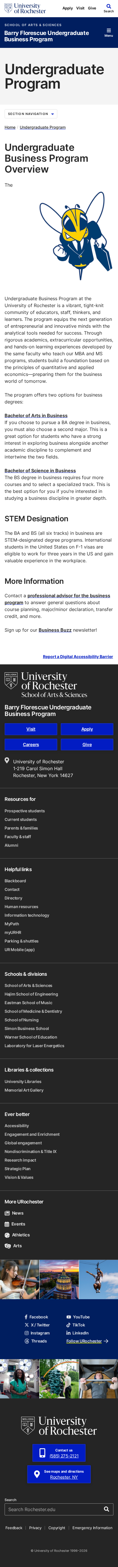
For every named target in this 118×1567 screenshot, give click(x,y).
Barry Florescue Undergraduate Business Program (46, 36)
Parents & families (21, 828)
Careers (31, 744)
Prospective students (25, 810)
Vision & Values (19, 1177)
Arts (17, 1246)
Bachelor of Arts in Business (36, 415)
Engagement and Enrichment (32, 1134)
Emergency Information (92, 1527)
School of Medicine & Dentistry (33, 1011)
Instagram (40, 1333)
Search (10, 1500)
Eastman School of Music (28, 1002)
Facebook (39, 1317)
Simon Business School (27, 1028)
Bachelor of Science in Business (40, 470)
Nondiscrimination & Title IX (31, 1151)
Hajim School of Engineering (31, 994)
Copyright (56, 1527)
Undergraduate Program (43, 127)
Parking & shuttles (22, 941)
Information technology (27, 915)
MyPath (12, 923)
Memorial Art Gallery (24, 1090)
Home (10, 127)
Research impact (20, 1160)
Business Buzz (55, 630)
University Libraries (23, 1081)
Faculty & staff (18, 836)
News (17, 1213)
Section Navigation (28, 114)
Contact (12, 889)
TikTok (78, 1325)
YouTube (81, 1317)
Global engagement (23, 1143)
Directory (13, 898)
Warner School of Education (31, 1037)
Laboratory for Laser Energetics (34, 1045)
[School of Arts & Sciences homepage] (46, 684)
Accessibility (17, 1125)
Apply (67, 8)
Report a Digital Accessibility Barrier (78, 656)
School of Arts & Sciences (33, 25)
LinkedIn (80, 1333)
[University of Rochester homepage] (25, 8)
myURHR (13, 932)
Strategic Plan (18, 1168)
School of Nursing (21, 1019)
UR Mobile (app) (20, 949)
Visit (80, 8)
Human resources (21, 906)
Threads (39, 1341)
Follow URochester (84, 1341)
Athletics (21, 1235)
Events (18, 1224)
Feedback (13, 1527)
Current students (21, 819)
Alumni (11, 845)
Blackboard (15, 880)
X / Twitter (40, 1325)
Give (92, 8)
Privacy (35, 1527)
